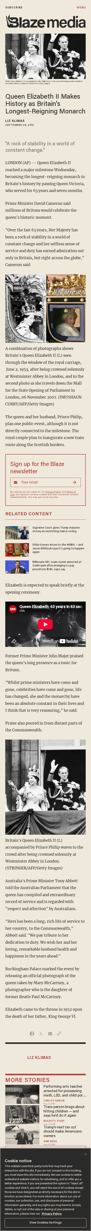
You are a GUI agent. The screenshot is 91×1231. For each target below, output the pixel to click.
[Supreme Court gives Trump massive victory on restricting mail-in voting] (17, 532)
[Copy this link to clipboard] (59, 1034)
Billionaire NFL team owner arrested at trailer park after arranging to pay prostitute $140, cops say (56, 566)
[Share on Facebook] (32, 1034)
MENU (81, 7)
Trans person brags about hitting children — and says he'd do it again (64, 1111)
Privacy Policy (53, 492)
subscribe (14, 7)
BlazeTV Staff (54, 1121)
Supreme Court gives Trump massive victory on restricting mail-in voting (56, 529)
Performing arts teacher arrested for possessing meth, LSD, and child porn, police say (65, 1091)
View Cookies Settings (45, 1222)
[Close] (86, 1154)
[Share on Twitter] (41, 1034)
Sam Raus (50, 1141)
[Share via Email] (50, 1034)
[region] (45, 1189)
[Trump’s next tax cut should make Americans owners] (22, 1134)
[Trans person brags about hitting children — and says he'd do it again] (22, 1114)
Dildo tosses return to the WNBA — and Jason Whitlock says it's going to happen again (58, 548)
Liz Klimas (15, 121)
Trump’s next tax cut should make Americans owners (63, 1132)
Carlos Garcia (54, 1101)
